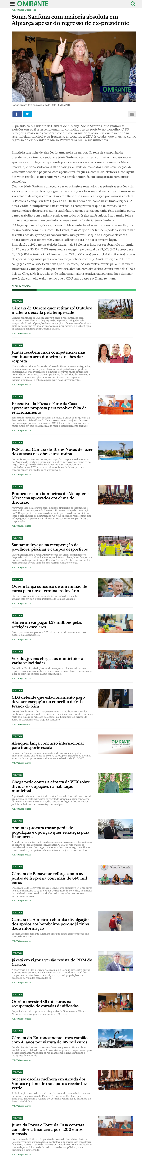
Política (16, 10)
